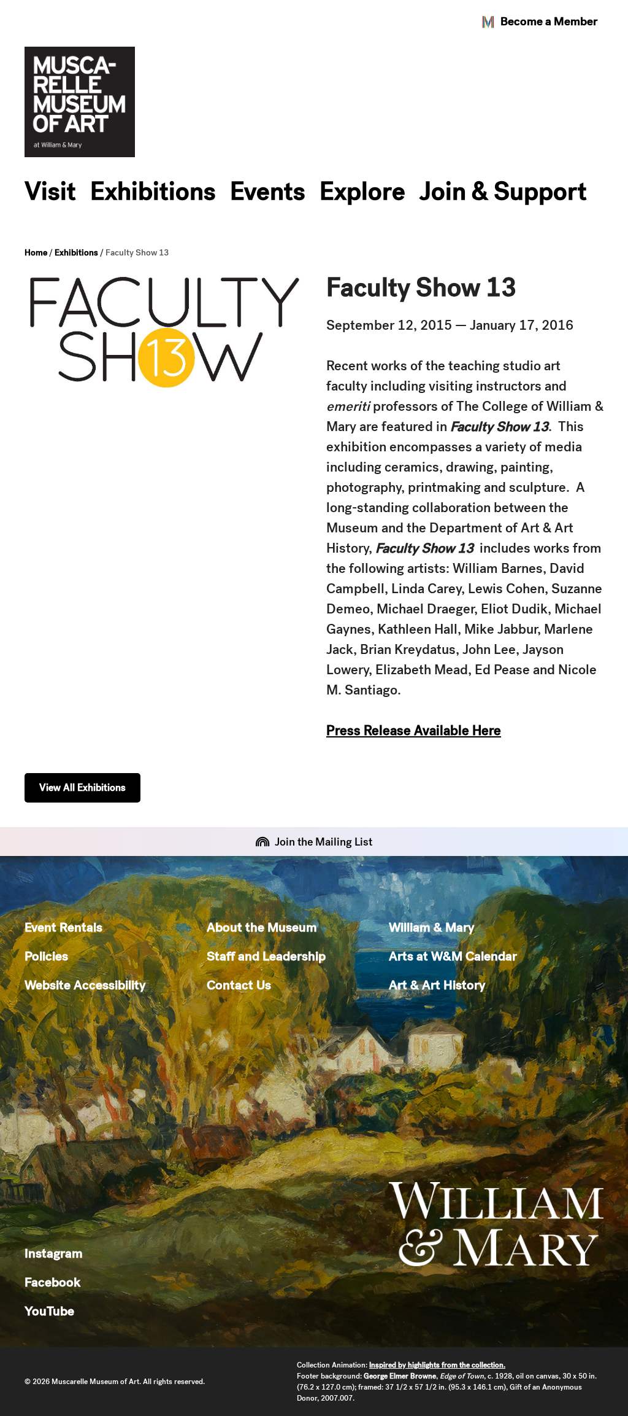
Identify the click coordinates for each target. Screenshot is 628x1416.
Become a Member (548, 21)
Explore (362, 191)
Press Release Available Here (413, 730)
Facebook (52, 1282)
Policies (46, 955)
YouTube (49, 1310)
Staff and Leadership (266, 955)
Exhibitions (153, 191)
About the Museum (262, 927)
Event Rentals (63, 927)
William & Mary (431, 927)
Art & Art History (437, 984)
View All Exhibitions (82, 787)
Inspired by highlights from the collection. (437, 1365)
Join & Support (503, 191)
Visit (50, 191)
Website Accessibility (85, 984)
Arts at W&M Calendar (453, 955)
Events (267, 191)
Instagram (54, 1253)
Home (36, 252)
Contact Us (239, 984)
